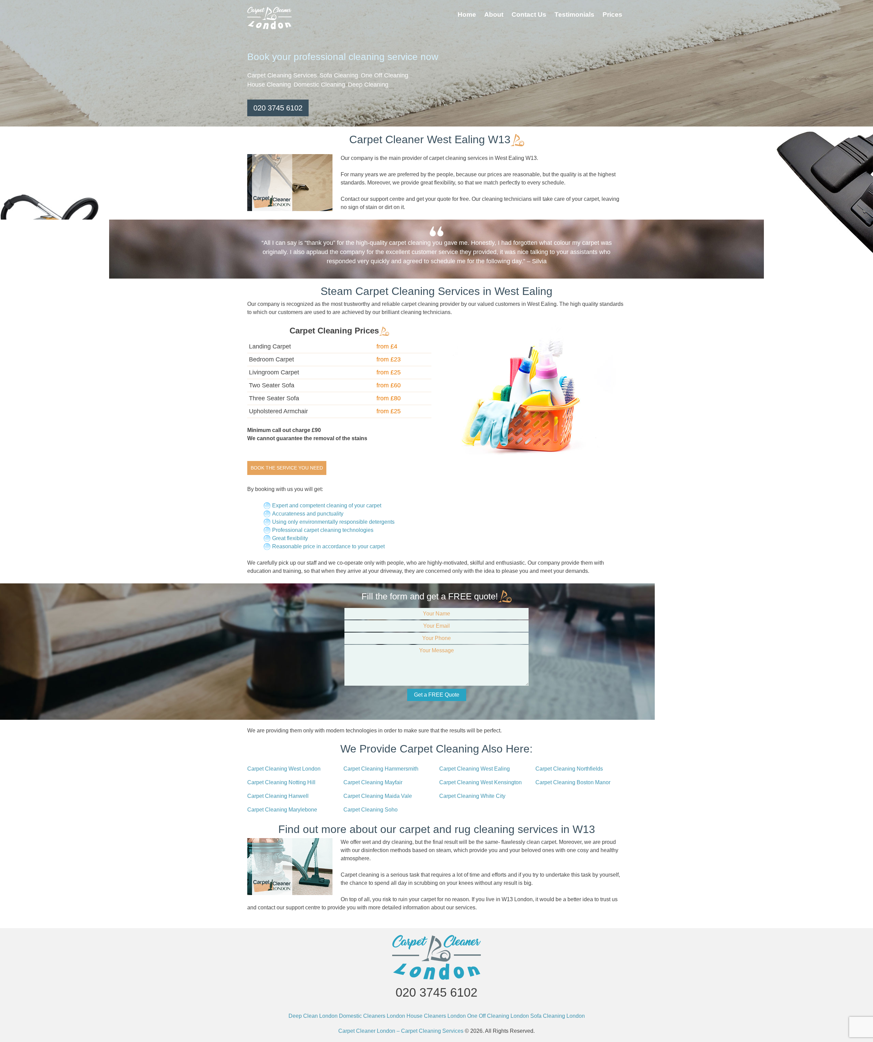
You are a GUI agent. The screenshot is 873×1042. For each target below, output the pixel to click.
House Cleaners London (436, 1016)
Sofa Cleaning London (557, 1016)
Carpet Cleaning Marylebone (282, 810)
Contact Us (529, 14)
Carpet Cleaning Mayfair (372, 782)
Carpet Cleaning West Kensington (480, 782)
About (493, 14)
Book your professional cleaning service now (342, 56)
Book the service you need (287, 468)
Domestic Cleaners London (372, 1016)
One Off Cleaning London (498, 1016)
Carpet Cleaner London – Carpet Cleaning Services (400, 1031)
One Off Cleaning (384, 75)
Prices (612, 14)
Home (467, 14)
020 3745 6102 (277, 108)
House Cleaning (269, 84)
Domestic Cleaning (319, 84)
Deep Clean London (313, 1016)
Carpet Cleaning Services (282, 75)
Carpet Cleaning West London (284, 769)
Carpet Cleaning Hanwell (278, 796)
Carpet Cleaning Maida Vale (377, 796)
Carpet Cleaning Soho (370, 810)
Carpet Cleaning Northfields (569, 769)
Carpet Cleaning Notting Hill (281, 782)
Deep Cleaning (368, 84)
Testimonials (574, 14)
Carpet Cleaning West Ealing (474, 769)
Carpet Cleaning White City (472, 796)
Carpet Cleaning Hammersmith (380, 769)
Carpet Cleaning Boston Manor (572, 782)
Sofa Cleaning (339, 75)
